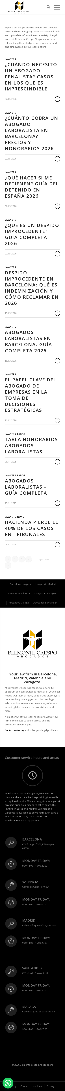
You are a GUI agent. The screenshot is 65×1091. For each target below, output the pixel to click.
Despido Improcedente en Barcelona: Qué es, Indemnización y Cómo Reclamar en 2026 (32, 287)
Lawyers (10, 59)
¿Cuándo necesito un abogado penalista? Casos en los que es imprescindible (31, 76)
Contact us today (14, 730)
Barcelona (32, 839)
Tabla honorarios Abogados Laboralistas (31, 445)
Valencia (30, 882)
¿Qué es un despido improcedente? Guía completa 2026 (32, 234)
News (20, 516)
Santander (32, 968)
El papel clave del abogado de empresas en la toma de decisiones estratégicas (30, 394)
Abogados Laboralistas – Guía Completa (26, 486)
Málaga (29, 1007)
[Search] (46, 7)
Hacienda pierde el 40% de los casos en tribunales (31, 528)
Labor (21, 434)
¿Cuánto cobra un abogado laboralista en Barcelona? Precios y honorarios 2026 (31, 133)
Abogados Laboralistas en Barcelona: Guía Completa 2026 (28, 341)
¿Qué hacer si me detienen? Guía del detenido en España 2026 (32, 186)
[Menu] (55, 7)
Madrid (28, 920)
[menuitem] (46, 7)
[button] (8, 1083)
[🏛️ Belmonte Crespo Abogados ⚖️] (27, 7)
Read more (57, 99)
